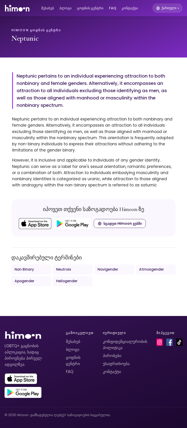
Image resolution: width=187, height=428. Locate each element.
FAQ (112, 8)
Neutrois (63, 269)
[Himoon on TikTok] (179, 342)
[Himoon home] (17, 8)
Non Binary (24, 269)
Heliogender (67, 281)
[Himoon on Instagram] (159, 342)
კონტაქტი (130, 8)
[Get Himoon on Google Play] (72, 223)
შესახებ (47, 8)
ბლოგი (66, 8)
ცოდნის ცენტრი (90, 8)
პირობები (112, 355)
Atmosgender (151, 269)
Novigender (108, 269)
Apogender (24, 281)
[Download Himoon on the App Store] (35, 223)
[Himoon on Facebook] (169, 342)
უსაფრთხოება (116, 363)
